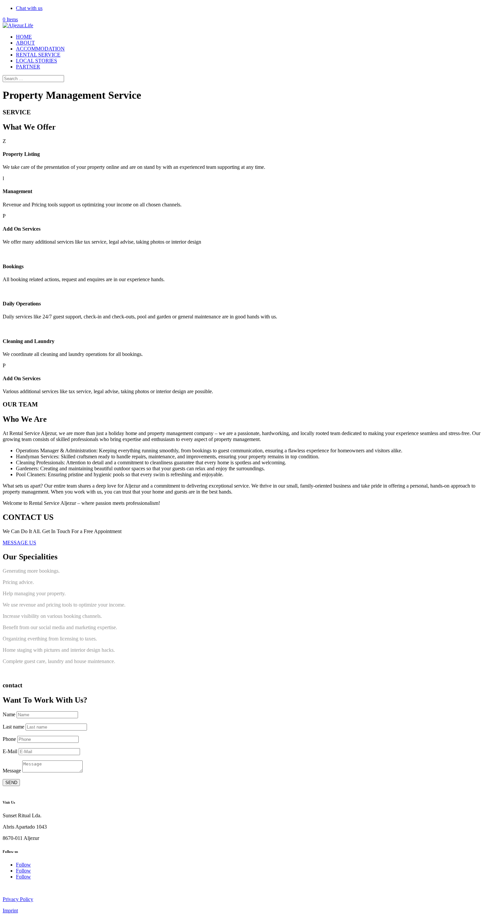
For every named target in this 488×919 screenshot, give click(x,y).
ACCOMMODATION (40, 49)
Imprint (10, 910)
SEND (11, 782)
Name (9, 714)
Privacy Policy (18, 899)
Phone (9, 739)
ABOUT (25, 43)
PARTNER (28, 66)
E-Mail (10, 751)
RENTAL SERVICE (38, 54)
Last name (13, 727)
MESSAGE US (19, 542)
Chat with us (29, 8)
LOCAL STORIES (36, 60)
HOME (24, 37)
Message (12, 770)
